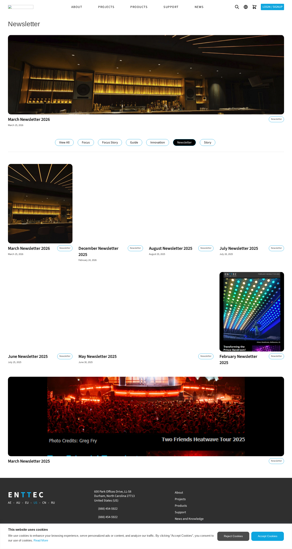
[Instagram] (254, 492)
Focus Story (110, 142)
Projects (106, 7)
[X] (272, 492)
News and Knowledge (189, 519)
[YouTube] (249, 492)
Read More (41, 540)
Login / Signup (272, 7)
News (199, 7)
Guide (134, 142)
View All (64, 142)
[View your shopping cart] (254, 7)
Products (139, 7)
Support (171, 7)
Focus (86, 142)
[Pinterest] (263, 492)
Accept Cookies (267, 536)
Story (207, 142)
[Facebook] (245, 492)
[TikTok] (267, 492)
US (35, 503)
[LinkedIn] (258, 492)
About (76, 7)
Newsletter (184, 142)
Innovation (157, 142)
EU (27, 503)
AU (18, 503)
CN (44, 503)
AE (9, 503)
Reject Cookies (233, 536)
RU (53, 503)
